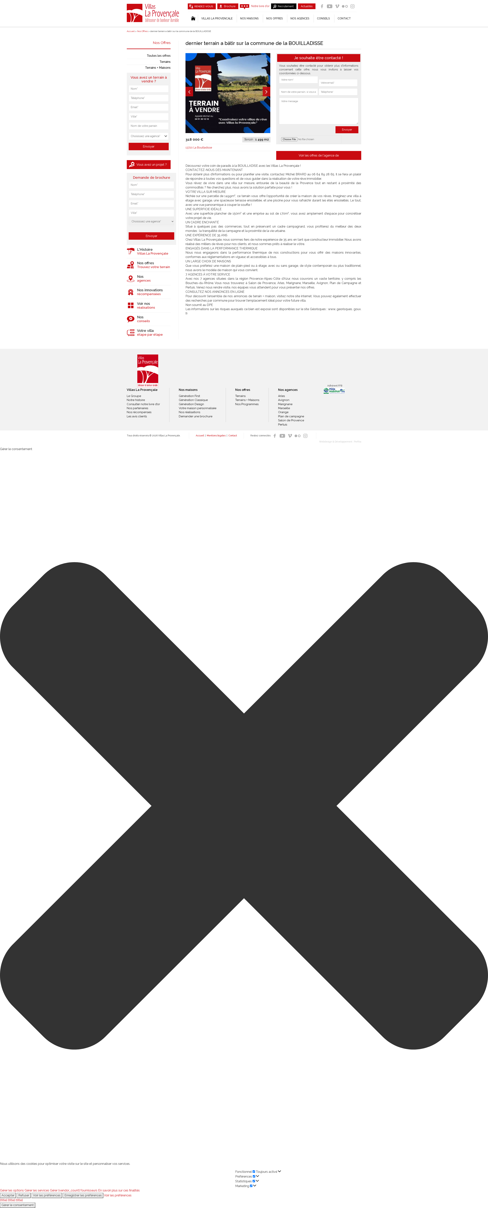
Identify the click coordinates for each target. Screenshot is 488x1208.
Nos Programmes (246, 404)
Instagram (352, 6)
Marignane (285, 404)
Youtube (329, 6)
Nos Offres (162, 43)
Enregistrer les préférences (83, 1195)
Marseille (284, 408)
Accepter (8, 1195)
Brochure (229, 6)
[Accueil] (193, 18)
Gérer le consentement (18, 1205)
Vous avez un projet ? (151, 164)
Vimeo (337, 6)
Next (266, 91)
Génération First (189, 396)
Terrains (165, 62)
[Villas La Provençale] (147, 371)
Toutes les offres (159, 55)
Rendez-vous (203, 6)
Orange (283, 412)
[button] (244, 806)
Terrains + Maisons (158, 67)
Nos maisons (188, 390)
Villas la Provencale (217, 18)
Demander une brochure (195, 416)
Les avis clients (137, 416)
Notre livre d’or (260, 6)
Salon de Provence (291, 420)
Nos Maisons (249, 18)
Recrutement (286, 6)
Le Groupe (134, 396)
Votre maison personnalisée (197, 408)
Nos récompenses (139, 412)
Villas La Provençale (153, 13)
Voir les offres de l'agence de (319, 155)
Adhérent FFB (334, 385)
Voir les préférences (47, 1195)
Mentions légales (216, 435)
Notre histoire (136, 400)
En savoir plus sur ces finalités (119, 1190)
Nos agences (300, 18)
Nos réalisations (189, 412)
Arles (281, 396)
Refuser (23, 1195)
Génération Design (191, 404)
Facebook (322, 6)
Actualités (307, 6)
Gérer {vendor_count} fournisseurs (73, 1190)
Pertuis (282, 424)
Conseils (323, 18)
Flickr (345, 6)
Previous (189, 91)
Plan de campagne (291, 416)
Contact (344, 18)
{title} (3, 1200)
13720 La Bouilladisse (198, 147)
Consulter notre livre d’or (143, 404)
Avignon (283, 400)
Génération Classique (193, 400)
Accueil (200, 435)
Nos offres (274, 18)
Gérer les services (37, 1190)
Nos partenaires (137, 408)
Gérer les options (12, 1190)
